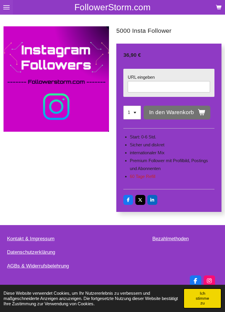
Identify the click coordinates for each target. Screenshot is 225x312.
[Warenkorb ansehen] (218, 7)
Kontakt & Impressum (30, 238)
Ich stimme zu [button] (202, 298)
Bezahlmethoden (170, 238)
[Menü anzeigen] (6, 7)
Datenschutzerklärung (31, 252)
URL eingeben (141, 77)
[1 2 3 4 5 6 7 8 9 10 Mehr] (132, 112)
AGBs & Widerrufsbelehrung (38, 266)
